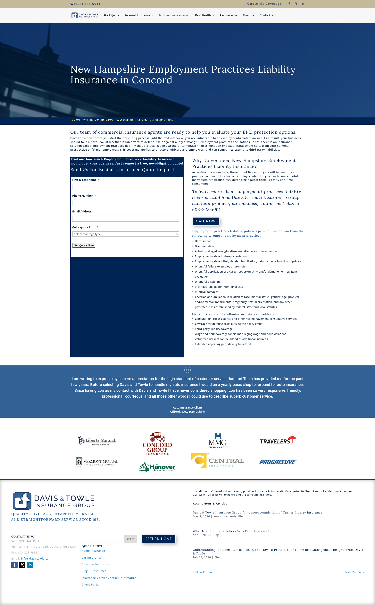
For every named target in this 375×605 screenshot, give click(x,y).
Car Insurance (92, 557)
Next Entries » (354, 572)
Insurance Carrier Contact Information (109, 578)
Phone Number (84, 195)
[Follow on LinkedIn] (30, 565)
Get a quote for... (85, 227)
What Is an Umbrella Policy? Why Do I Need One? (231, 531)
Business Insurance (172, 15)
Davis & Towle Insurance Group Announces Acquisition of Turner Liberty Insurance (257, 512)
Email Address (81, 211)
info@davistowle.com (36, 558)
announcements (225, 516)
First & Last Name (86, 180)
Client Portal (91, 584)
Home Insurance (93, 551)
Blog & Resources (94, 571)
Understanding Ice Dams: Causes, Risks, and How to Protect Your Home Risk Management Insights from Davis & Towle (278, 551)
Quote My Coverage (264, 3)
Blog (241, 516)
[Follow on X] (22, 565)
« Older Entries (202, 572)
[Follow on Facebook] (14, 565)
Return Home (159, 539)
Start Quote (111, 15)
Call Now (206, 221)
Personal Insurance (137, 15)
